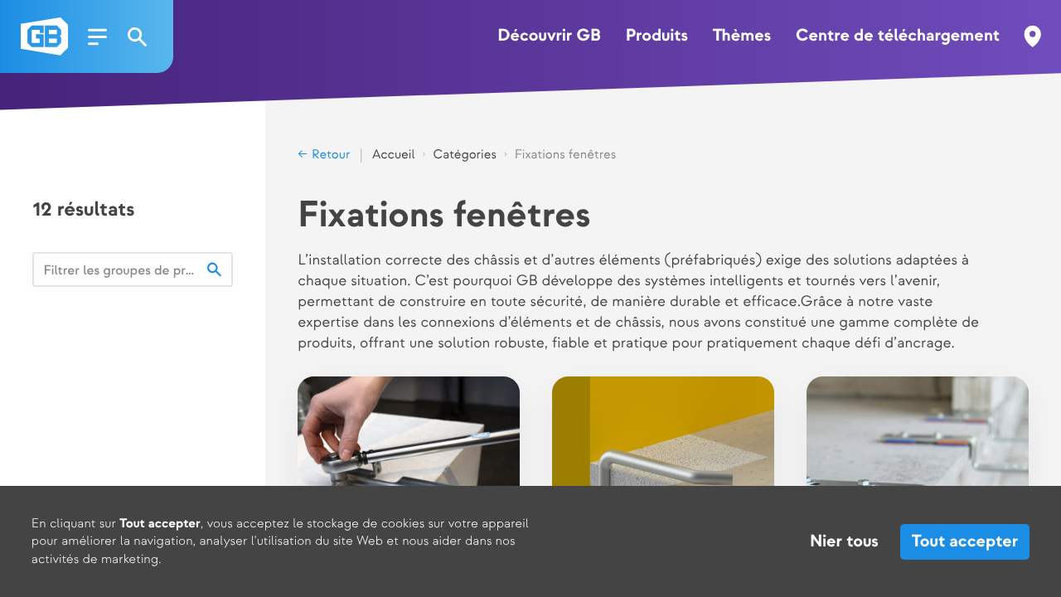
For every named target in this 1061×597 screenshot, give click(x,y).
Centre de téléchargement (898, 36)
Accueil (393, 155)
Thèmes (742, 36)
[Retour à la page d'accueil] (44, 36)
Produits (657, 36)
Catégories (464, 155)
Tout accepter (965, 542)
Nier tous (844, 542)
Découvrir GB (549, 36)
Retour (329, 155)
